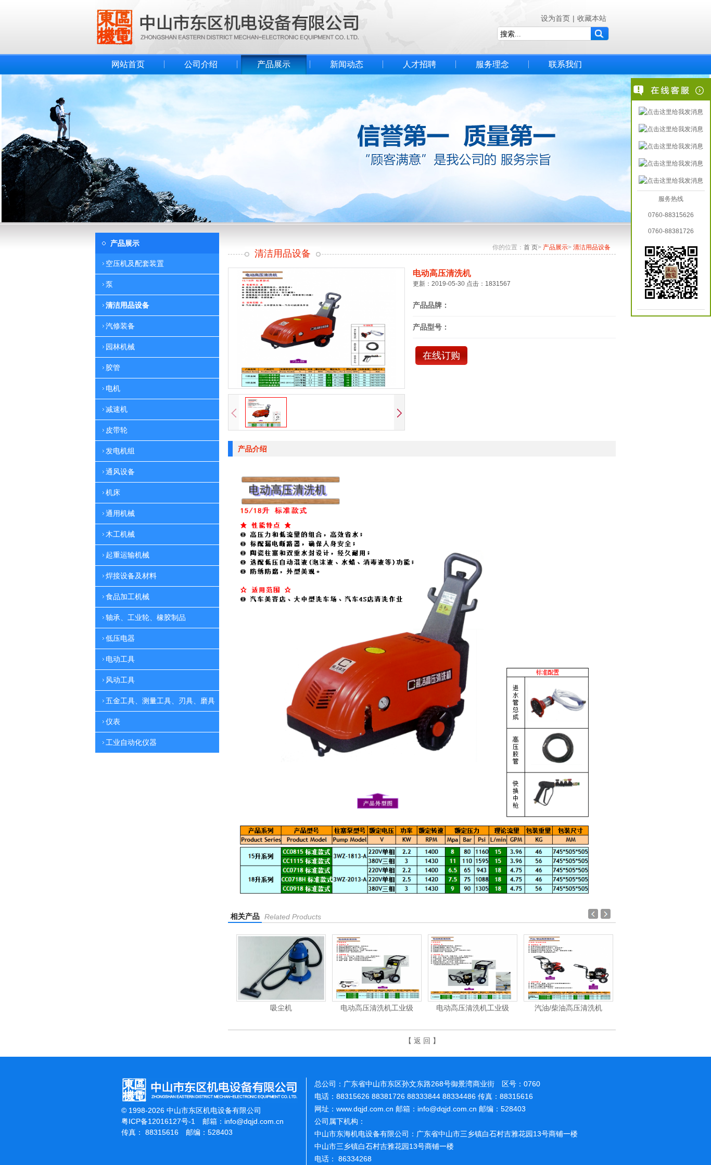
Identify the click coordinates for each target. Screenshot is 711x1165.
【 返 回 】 (422, 1040)
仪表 (113, 721)
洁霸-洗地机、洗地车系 (575, 1008)
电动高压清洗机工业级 (287, 1008)
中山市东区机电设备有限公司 (228, 27)
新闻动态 (346, 64)
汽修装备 (120, 326)
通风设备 (120, 471)
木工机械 (120, 534)
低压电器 (120, 638)
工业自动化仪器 (131, 742)
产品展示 (273, 64)
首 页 (531, 247)
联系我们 (565, 64)
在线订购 (441, 355)
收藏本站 (591, 18)
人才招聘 (419, 64)
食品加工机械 (127, 596)
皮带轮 (117, 430)
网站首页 (128, 64)
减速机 (117, 409)
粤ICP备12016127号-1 (158, 1121)
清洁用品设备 (127, 305)
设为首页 (555, 18)
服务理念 (492, 64)
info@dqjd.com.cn (254, 1121)
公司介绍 (201, 64)
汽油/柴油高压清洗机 (479, 1008)
